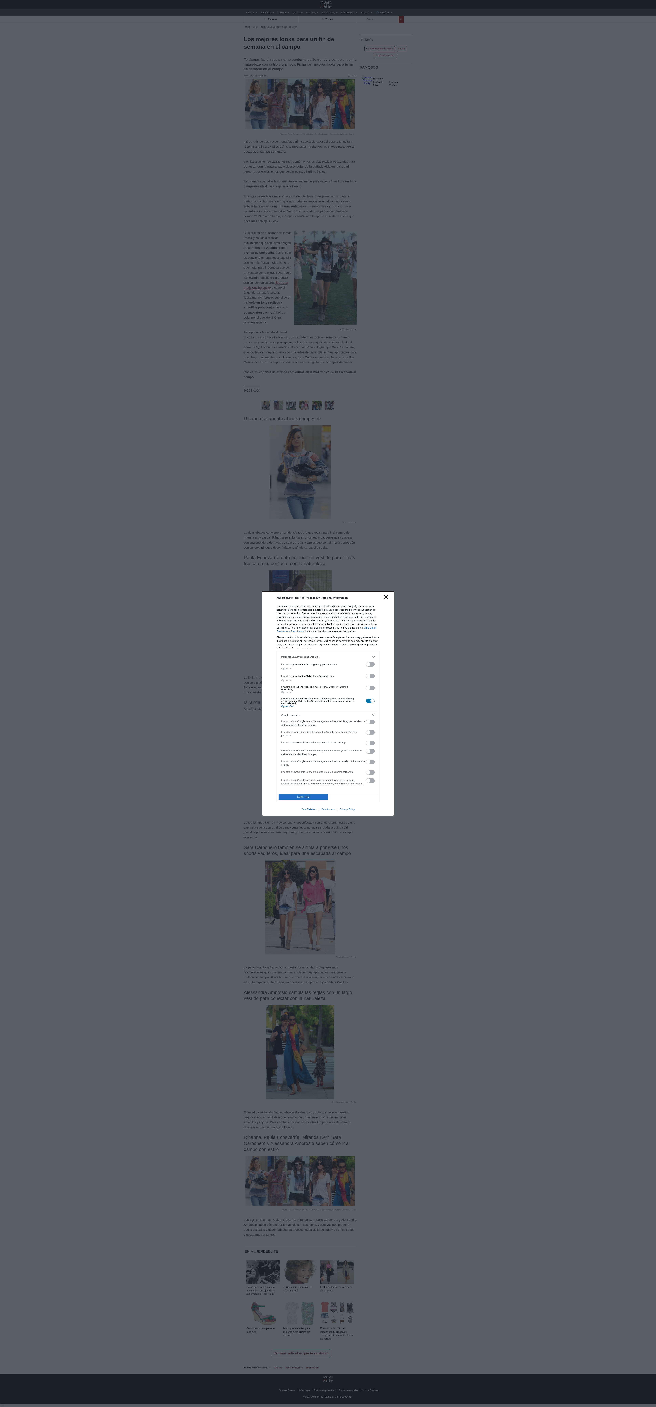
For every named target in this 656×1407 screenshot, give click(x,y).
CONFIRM (303, 797)
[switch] (370, 664)
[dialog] (328, 703)
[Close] (387, 598)
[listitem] (328, 657)
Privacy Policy (347, 809)
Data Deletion (308, 809)
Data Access (328, 809)
